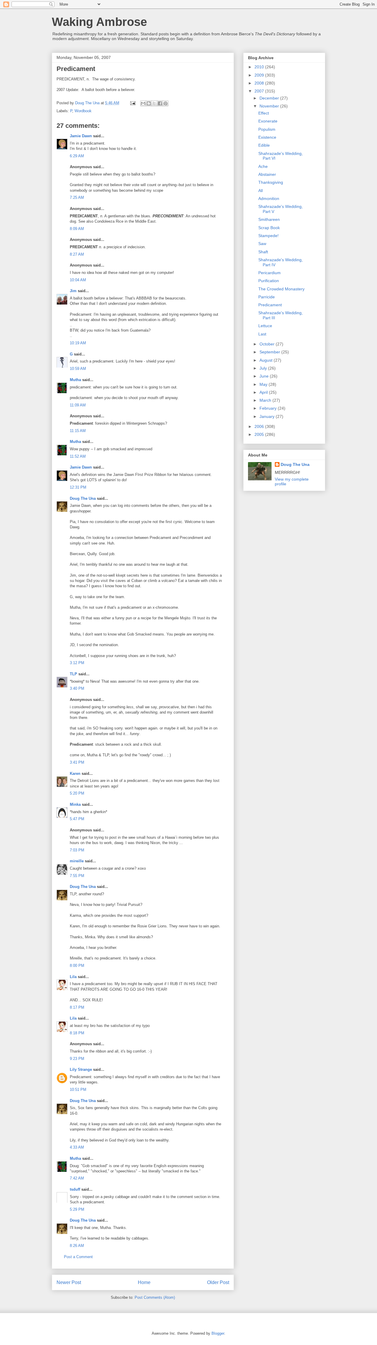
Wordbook (83, 111)
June (264, 376)
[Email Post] (132, 103)
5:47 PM (77, 819)
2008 (259, 83)
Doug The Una (83, 498)
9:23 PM (77, 1058)
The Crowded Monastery (281, 289)
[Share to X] (154, 103)
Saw (262, 243)
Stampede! (268, 235)
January (267, 416)
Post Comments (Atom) (155, 1297)
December (269, 98)
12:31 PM (78, 487)
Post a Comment (78, 1257)
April (264, 392)
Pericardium (269, 272)
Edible (264, 145)
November (269, 106)
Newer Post (69, 1282)
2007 (259, 91)
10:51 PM (78, 1089)
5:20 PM (77, 793)
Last (262, 334)
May (264, 384)
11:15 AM (78, 431)
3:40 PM (77, 688)
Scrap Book (269, 227)
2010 (259, 66)
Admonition (268, 198)
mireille (77, 861)
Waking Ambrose (99, 21)
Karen (75, 773)
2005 (259, 434)
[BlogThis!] (149, 103)
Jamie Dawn (81, 136)
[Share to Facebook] (160, 103)
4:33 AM (77, 1147)
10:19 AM (78, 343)
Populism (266, 129)
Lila (73, 977)
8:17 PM (77, 1007)
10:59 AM (78, 368)
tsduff (75, 1189)
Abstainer (267, 174)
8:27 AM (77, 254)
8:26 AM (77, 1245)
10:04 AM (78, 280)
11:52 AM (78, 456)
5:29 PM (77, 1209)
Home (144, 1282)
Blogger (217, 1333)
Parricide (266, 297)
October (267, 344)
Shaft (263, 251)
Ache (263, 166)
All (260, 190)
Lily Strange (81, 1069)
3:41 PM (77, 762)
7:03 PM (77, 850)
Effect (263, 113)
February (268, 408)
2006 (259, 426)
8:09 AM (77, 228)
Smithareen (269, 219)
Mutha (75, 380)
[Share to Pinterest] (165, 103)
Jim (73, 291)
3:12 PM (77, 663)
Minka (75, 804)
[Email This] (143, 103)
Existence (267, 137)
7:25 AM (77, 197)
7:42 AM (77, 1178)
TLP (73, 674)
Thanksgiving (270, 182)
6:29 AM (77, 156)
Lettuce (265, 325)
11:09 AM (78, 405)
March (265, 400)
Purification (268, 280)
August (266, 360)
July (263, 368)
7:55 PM (77, 875)
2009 (259, 75)
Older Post (218, 1282)
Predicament (270, 304)
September (270, 352)
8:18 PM (77, 1033)
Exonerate (267, 121)
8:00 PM (77, 965)
